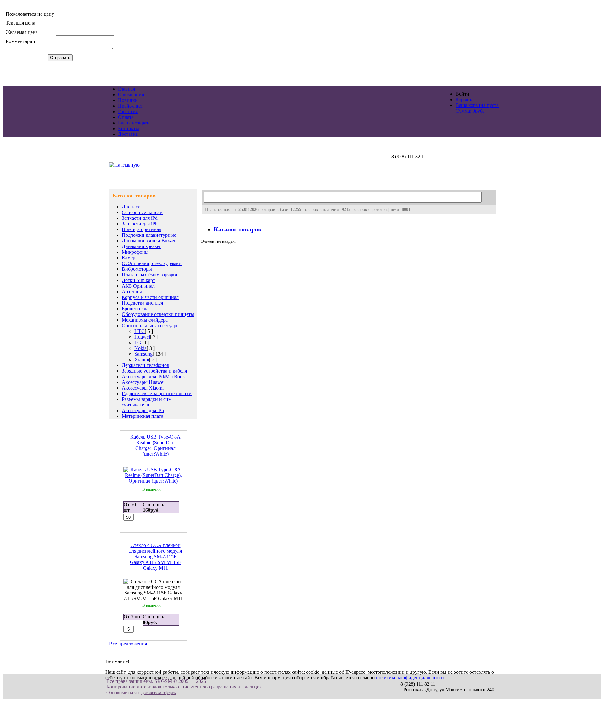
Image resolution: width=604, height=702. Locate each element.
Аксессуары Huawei (143, 382)
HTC (139, 331)
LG (137, 342)
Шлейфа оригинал (141, 229)
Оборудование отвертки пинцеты (158, 314)
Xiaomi (141, 359)
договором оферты (158, 692)
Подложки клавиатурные (149, 235)
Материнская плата (142, 416)
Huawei (142, 337)
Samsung (143, 354)
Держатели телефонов (145, 365)
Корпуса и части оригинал (150, 297)
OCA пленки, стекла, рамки (152, 263)
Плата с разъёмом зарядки (149, 274)
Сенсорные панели (142, 212)
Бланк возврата (134, 122)
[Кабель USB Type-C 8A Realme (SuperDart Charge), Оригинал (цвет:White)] (153, 481)
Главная (126, 88)
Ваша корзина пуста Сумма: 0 (477, 107)
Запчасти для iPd (140, 218)
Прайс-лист (130, 105)
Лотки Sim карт (138, 280)
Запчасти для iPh (140, 223)
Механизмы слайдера (145, 320)
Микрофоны (135, 252)
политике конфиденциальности (410, 677)
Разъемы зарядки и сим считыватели (146, 401)
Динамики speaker (141, 246)
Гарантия (128, 111)
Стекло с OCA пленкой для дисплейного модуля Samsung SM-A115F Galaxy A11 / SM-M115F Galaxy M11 (155, 557)
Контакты (128, 128)
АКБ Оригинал (138, 286)
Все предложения (128, 643)
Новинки (128, 100)
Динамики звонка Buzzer (149, 240)
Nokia (140, 348)
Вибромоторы (137, 269)
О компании (131, 94)
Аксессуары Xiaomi (143, 387)
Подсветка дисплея (142, 303)
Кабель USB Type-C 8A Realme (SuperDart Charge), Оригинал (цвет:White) (155, 445)
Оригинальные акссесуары (151, 325)
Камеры (130, 257)
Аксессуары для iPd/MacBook (153, 376)
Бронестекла (135, 308)
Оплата (126, 117)
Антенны (132, 291)
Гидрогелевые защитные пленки (157, 393)
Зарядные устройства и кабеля (154, 370)
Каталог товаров (237, 229)
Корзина (464, 99)
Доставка (128, 134)
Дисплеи (131, 206)
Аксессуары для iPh (143, 410)
